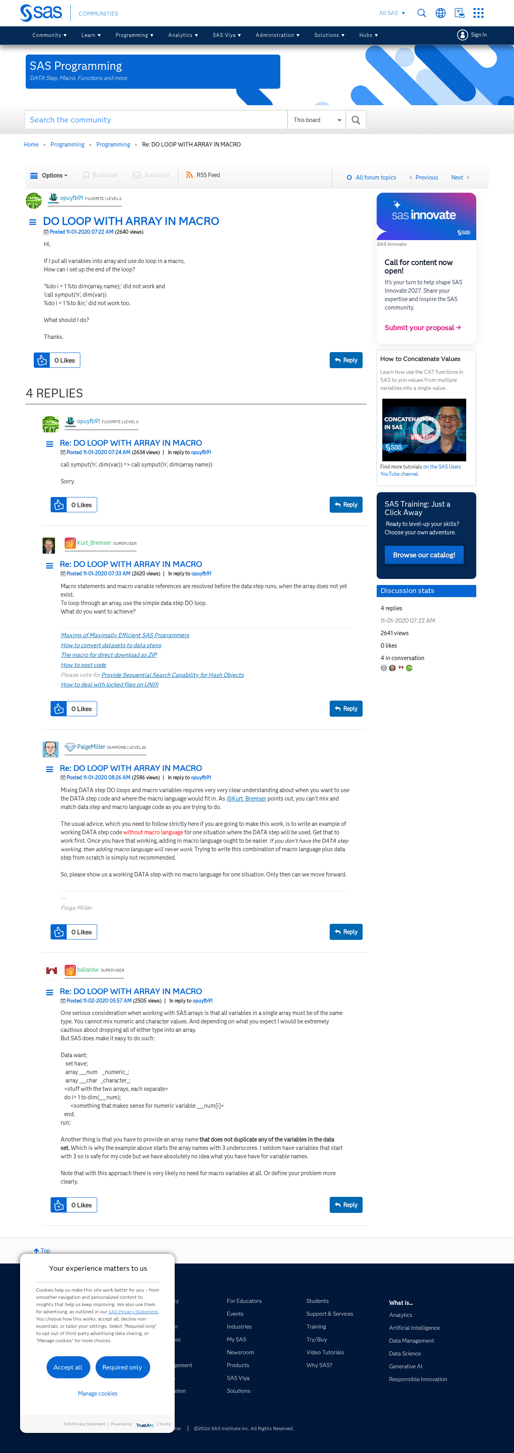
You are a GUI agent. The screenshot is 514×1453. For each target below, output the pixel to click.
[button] (35, 222)
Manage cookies (98, 1393)
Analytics (180, 35)
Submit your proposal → (423, 327)
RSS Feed (208, 175)
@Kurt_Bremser (246, 798)
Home (31, 144)
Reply (350, 360)
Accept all (67, 1367)
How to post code (83, 664)
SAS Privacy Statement (133, 1311)
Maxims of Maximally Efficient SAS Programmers (125, 635)
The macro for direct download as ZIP (109, 654)
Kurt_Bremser (94, 542)
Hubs (366, 35)
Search (422, 13)
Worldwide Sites (441, 13)
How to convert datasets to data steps (111, 645)
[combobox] (195, 119)
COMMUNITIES (98, 13)
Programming (132, 35)
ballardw (88, 969)
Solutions (326, 35)
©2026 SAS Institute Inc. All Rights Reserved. (244, 1428)
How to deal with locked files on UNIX (109, 684)
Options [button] (52, 175)
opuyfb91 (71, 198)
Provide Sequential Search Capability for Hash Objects (172, 675)
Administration (275, 35)
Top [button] (45, 1250)
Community (47, 35)
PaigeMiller (91, 746)
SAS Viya (224, 35)
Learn (89, 35)
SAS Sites (478, 13)
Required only (122, 1367)
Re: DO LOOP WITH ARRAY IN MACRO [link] (191, 144)
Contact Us (460, 13)
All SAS (388, 12)
